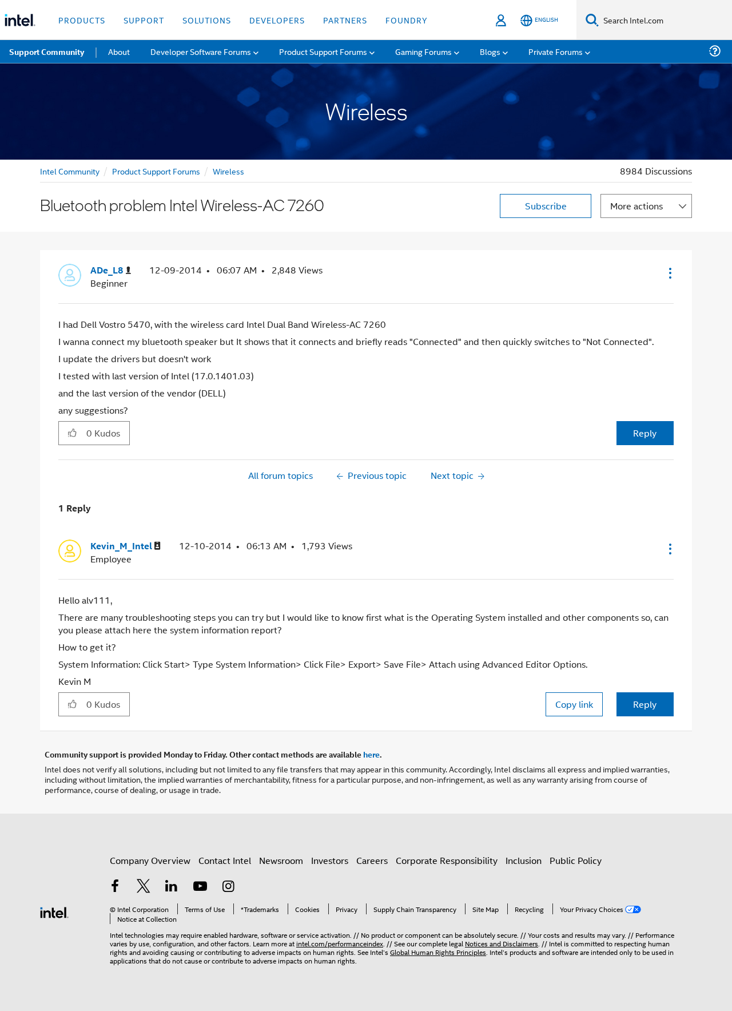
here (371, 754)
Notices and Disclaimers (501, 943)
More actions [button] (636, 205)
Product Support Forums (156, 171)
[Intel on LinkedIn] (171, 887)
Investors (329, 860)
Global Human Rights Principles (438, 951)
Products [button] (81, 20)
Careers (372, 860)
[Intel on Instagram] (228, 887)
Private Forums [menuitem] (555, 51)
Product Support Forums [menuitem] (323, 51)
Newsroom (281, 860)
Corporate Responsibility (447, 860)
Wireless (228, 171)
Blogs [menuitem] (490, 51)
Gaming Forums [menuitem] (423, 51)
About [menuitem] (119, 51)
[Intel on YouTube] (200, 887)
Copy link (574, 704)
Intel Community (70, 171)
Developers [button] (277, 20)
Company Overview (150, 860)
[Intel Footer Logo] (54, 911)
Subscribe (546, 205)
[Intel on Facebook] (115, 887)
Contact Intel (224, 860)
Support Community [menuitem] (46, 51)
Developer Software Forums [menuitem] (200, 51)
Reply (645, 432)
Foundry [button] (406, 20)
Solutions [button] (206, 20)
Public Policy (576, 860)
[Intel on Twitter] (143, 887)
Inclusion (524, 860)
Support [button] (144, 20)
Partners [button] (345, 20)
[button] (669, 273)
